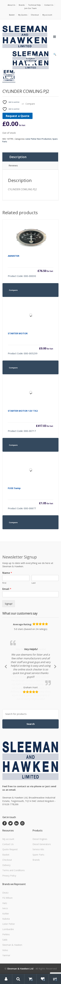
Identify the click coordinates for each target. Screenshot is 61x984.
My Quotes (22, 15)
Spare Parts (38, 880)
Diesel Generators (42, 869)
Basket (12, 15)
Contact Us (48, 5)
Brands (22, 5)
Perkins (6, 960)
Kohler (5, 939)
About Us (11, 5)
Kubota (6, 944)
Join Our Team (30, 8)
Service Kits (38, 875)
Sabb (4, 965)
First (4, 583)
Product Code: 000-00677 (30, 498)
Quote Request (10, 875)
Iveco (5, 934)
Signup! (8, 603)
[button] (54, 55)
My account (47, 15)
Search (31, 749)
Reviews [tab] (13, 165)
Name (7, 573)
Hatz (4, 928)
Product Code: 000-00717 (30, 420)
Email (6, 589)
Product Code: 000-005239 (30, 343)
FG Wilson (7, 923)
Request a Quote (17, 116)
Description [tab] (17, 157)
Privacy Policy (9, 901)
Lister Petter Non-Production (38, 139)
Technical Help (34, 5)
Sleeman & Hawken (12, 970)
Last (34, 583)
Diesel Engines (40, 864)
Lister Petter (8, 949)
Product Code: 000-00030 (30, 266)
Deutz (5, 918)
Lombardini (8, 955)
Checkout (35, 15)
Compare (30, 103)
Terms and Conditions (13, 896)
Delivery (6, 890)
